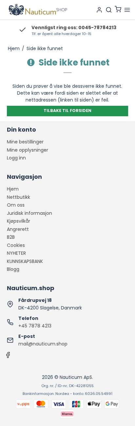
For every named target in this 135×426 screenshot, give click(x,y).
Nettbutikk (18, 197)
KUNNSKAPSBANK (25, 261)
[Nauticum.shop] (37, 10)
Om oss (16, 205)
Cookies (16, 245)
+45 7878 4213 (34, 326)
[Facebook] (8, 356)
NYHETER (16, 253)
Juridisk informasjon (29, 213)
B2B (11, 237)
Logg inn (16, 158)
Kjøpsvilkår (18, 221)
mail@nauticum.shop (43, 344)
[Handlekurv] (118, 10)
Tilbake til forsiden (67, 110)
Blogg (13, 269)
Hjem (13, 189)
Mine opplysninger (27, 150)
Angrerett (18, 229)
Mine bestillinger (25, 142)
